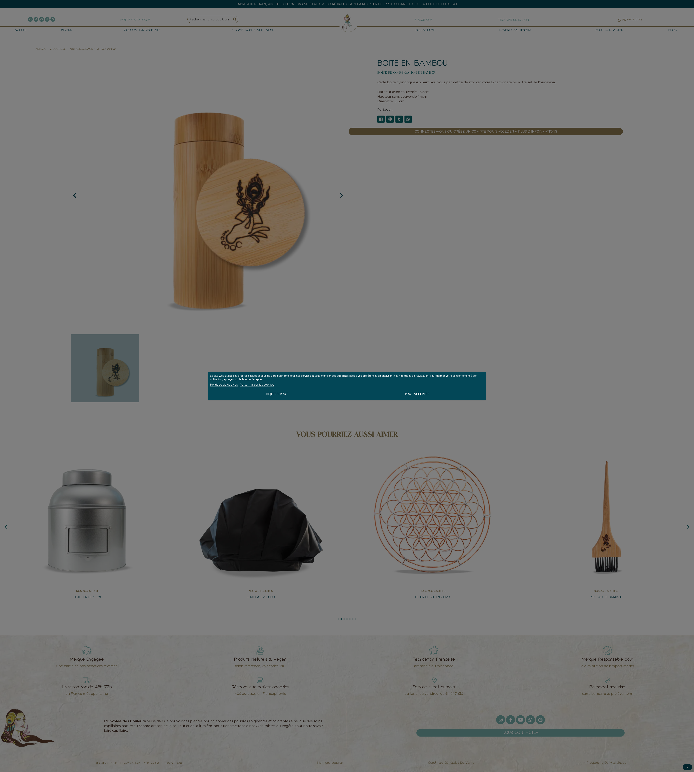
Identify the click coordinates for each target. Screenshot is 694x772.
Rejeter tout (277, 394)
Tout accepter (416, 394)
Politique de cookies (224, 384)
